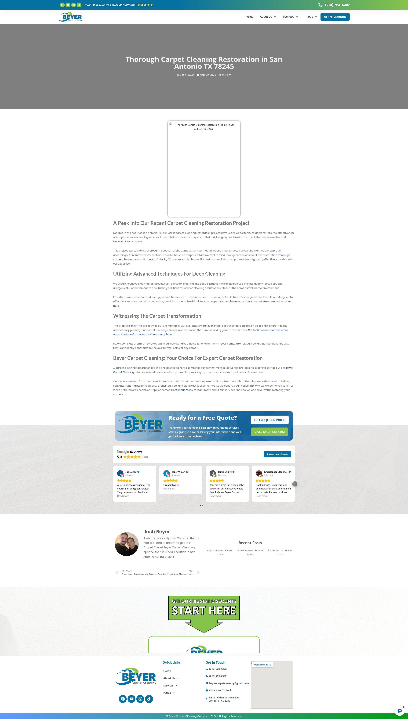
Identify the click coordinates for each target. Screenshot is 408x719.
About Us (266, 17)
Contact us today (182, 390)
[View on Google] (120, 473)
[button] (113, 483)
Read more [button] (123, 495)
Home (249, 17)
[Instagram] (73, 5)
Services (288, 17)
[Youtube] (68, 5)
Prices (309, 17)
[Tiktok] (79, 5)
